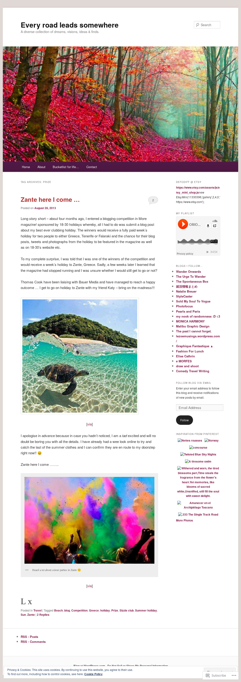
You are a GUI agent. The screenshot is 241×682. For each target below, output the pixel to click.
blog (67, 610)
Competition (79, 610)
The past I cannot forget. (194, 331)
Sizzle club (127, 610)
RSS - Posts (29, 636)
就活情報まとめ (186, 286)
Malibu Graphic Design (192, 326)
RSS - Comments (33, 641)
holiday (105, 610)
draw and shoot (187, 366)
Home (26, 167)
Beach (58, 610)
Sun (23, 614)
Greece (94, 610)
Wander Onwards (188, 271)
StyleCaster (184, 296)
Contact (91, 167)
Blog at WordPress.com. (89, 666)
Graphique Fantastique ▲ (194, 346)
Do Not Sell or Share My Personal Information (137, 666)
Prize (114, 610)
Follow (184, 420)
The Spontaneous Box (192, 281)
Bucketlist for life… (66, 167)
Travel (37, 610)
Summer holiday (146, 610)
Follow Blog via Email (193, 382)
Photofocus (184, 306)
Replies (43, 614)
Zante (31, 614)
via (89, 424)
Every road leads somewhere (70, 25)
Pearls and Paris (188, 311)
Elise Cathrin (185, 356)
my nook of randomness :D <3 (198, 316)
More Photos (184, 520)
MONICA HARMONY (190, 321)
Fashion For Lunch (190, 351)
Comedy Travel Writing (192, 371)
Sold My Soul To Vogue (193, 301)
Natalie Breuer (186, 291)
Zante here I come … (50, 199)
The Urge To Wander (191, 276)
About (41, 167)
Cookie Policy (93, 674)
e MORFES (184, 361)
